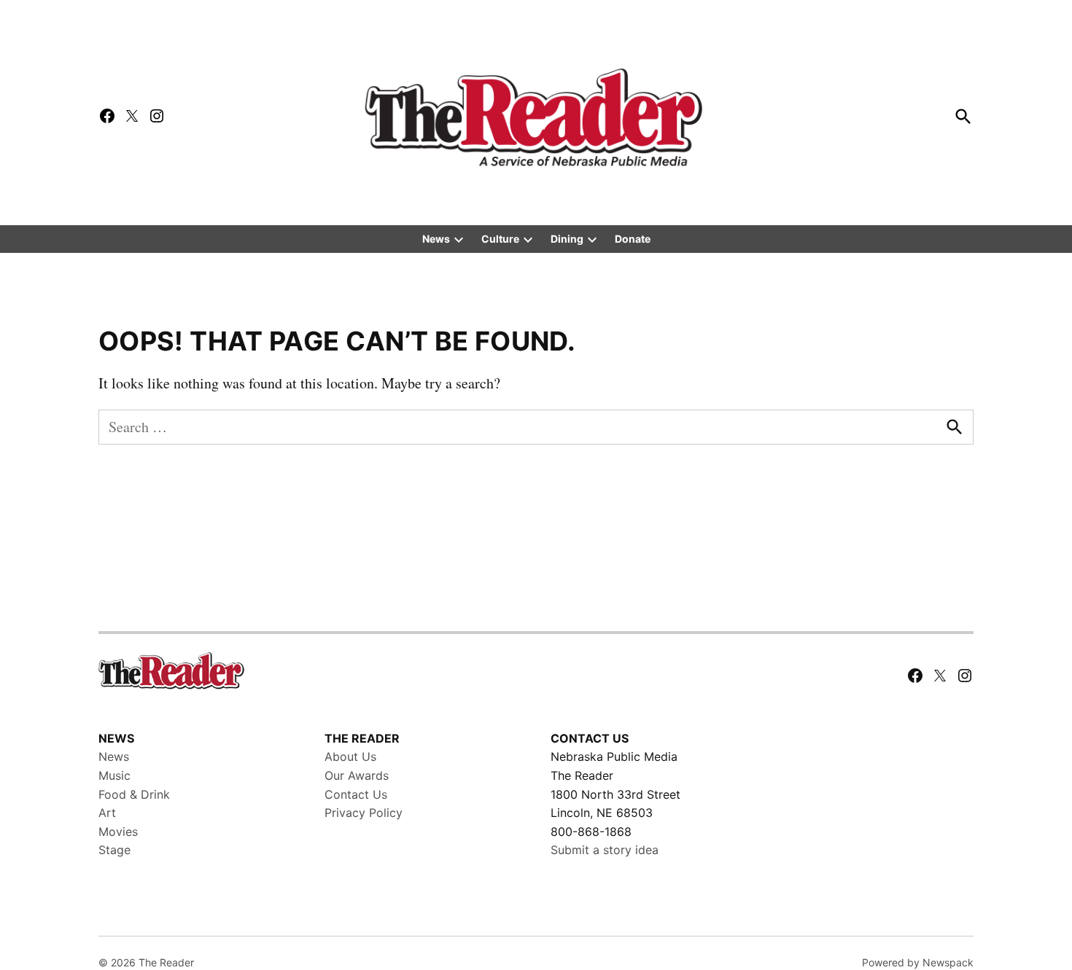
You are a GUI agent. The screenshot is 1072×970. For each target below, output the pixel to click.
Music (114, 775)
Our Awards (357, 775)
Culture (500, 238)
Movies (118, 831)
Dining (567, 238)
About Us (350, 756)
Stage (114, 849)
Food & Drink (134, 794)
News (436, 238)
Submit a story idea (605, 849)
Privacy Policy (364, 812)
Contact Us (356, 794)
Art (107, 812)
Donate (632, 238)
